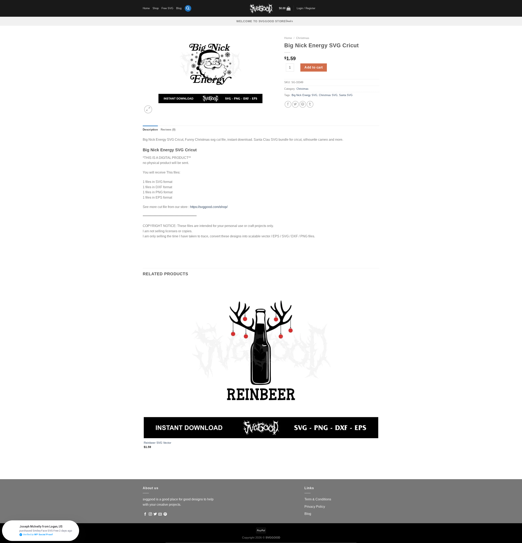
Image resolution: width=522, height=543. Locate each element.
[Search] (188, 8)
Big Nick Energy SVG (304, 95)
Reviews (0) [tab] (168, 129)
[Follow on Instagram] (150, 514)
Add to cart (313, 67)
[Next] (158, 107)
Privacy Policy (314, 506)
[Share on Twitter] (295, 104)
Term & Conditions (317, 499)
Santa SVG (346, 95)
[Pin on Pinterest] (302, 104)
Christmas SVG (328, 95)
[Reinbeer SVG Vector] (261, 359)
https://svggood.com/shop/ (209, 207)
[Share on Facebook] (288, 104)
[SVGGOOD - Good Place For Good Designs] (261, 8)
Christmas (302, 38)
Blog (178, 8)
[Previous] (145, 472)
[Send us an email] (160, 514)
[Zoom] (148, 109)
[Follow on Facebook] (145, 514)
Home (146, 8)
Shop (156, 8)
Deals (289, 21)
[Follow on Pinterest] (165, 514)
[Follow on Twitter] (155, 514)
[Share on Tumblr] (310, 104)
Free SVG (167, 8)
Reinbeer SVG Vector (157, 442)
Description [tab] (150, 129)
